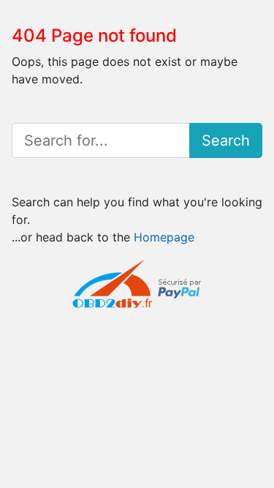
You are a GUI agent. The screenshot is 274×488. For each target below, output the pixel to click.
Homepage (164, 237)
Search (226, 140)
